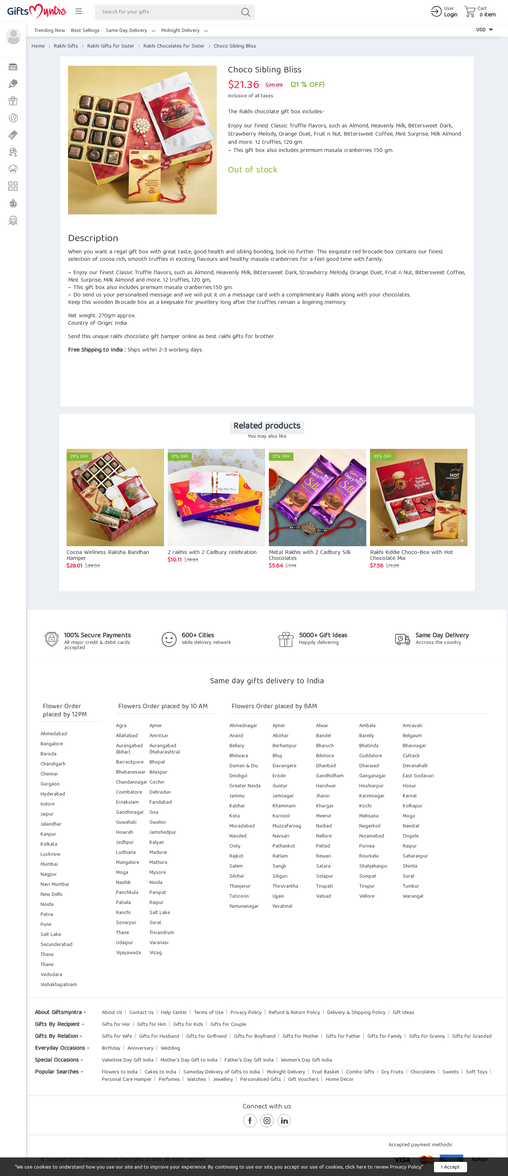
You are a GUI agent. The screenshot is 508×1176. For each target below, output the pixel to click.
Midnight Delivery (181, 30)
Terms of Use (209, 1012)
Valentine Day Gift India (128, 1060)
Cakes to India (160, 1072)
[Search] (245, 12)
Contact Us (141, 1012)
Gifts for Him (151, 1024)
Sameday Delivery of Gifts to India (221, 1072)
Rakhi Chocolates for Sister (174, 46)
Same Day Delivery (127, 30)
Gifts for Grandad (472, 1036)
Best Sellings (85, 30)
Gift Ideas (403, 1012)
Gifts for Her (116, 1024)
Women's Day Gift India (306, 1060)
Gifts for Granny (427, 1036)
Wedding (170, 1048)
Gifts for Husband (159, 1036)
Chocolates (423, 1072)
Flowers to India (120, 1072)
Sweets (451, 1072)
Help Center (174, 1012)
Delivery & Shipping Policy (356, 1012)
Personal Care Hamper (127, 1079)
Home (38, 46)
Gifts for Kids (188, 1024)
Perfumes (169, 1079)
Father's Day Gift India (249, 1060)
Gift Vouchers (303, 1079)
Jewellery (223, 1079)
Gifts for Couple (228, 1024)
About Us (112, 1012)
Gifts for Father (343, 1036)
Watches (196, 1079)
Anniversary (141, 1048)
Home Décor (340, 1079)
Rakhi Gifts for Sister (110, 46)
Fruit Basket (325, 1072)
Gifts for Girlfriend (206, 1036)
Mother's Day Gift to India (189, 1060)
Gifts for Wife (117, 1036)
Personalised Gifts (260, 1079)
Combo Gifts (360, 1072)
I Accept (450, 1167)
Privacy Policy (246, 1012)
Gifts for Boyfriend (255, 1036)
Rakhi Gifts (66, 46)
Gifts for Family (384, 1036)
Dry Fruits (392, 1072)
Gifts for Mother (301, 1036)
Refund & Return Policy (294, 1012)
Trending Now (50, 30)
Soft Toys (477, 1072)
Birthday (111, 1048)
